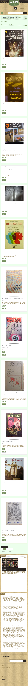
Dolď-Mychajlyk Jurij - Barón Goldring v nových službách (13, 104)
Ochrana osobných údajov (7, 671)
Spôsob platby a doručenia (7, 669)
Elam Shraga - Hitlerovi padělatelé (8, 441)
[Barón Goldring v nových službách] (14, 87)
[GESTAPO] (14, 329)
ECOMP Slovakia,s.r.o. (16, 684)
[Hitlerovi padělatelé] (14, 424)
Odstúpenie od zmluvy (6, 674)
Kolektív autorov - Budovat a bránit (8, 150)
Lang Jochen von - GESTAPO (7, 345)
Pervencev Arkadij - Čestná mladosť (8, 170)
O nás (3, 665)
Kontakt (3, 676)
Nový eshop (4, 569)
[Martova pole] (14, 513)
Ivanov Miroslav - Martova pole (8, 530)
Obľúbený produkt (6, 25)
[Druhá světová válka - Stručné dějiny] (14, 281)
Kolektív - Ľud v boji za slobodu (8, 482)
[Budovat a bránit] (14, 133)
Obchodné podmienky (6, 667)
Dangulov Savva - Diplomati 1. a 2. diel (9, 251)
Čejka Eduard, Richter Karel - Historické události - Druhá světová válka (12, 393)
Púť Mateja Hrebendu (5, 576)
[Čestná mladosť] (14, 166)
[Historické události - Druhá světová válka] (14, 376)
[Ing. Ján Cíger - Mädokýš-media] (14, 3)
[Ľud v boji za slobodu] (14, 469)
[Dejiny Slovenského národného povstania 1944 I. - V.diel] (14, 193)
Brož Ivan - (4, 59)
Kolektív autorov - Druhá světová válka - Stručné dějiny (12, 298)
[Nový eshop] (14, 563)
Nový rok (3, 578)
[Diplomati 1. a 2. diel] (14, 234)
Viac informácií (24, 557)
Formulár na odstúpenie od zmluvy (8, 672)
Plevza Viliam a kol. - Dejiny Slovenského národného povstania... (13, 203)
